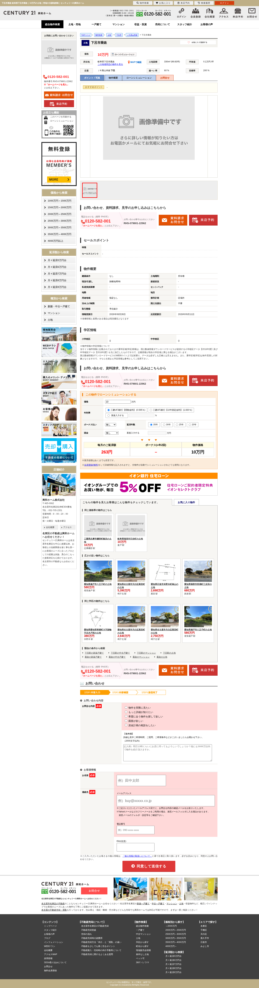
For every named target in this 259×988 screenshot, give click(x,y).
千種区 (204, 930)
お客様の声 (207, 24)
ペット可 (140, 958)
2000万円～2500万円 (59, 214)
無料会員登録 (50, 970)
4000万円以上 (55, 240)
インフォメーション (53, 942)
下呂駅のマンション (146, 653)
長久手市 (205, 938)
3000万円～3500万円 (59, 227)
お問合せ (164, 77)
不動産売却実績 (88, 930)
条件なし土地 (142, 954)
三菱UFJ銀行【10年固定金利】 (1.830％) (172, 410)
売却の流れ (86, 934)
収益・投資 (140, 24)
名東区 (204, 926)
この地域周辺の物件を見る (110, 64)
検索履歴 (205, 3)
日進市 (204, 942)
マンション (118, 24)
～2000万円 (171, 926)
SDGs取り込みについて (55, 962)
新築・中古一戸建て (59, 306)
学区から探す (142, 942)
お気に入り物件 (186, 502)
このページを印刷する (60, 117)
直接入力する (118, 415)
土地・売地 (74, 24)
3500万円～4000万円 (59, 234)
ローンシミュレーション (139, 77)
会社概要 (50, 527)
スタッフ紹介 (184, 24)
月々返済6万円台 (57, 266)
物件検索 (144, 3)
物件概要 (113, 77)
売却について (162, 24)
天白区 (204, 934)
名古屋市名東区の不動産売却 (95, 926)
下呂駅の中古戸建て (120, 653)
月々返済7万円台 (57, 273)
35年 (155, 424)
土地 (50, 319)
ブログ (47, 938)
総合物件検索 (52, 24)
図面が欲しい (135, 721)
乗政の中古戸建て (117, 657)
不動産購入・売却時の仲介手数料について (101, 950)
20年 (194, 424)
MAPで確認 (135, 62)
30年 (168, 424)
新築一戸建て (143, 903)
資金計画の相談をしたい (142, 725)
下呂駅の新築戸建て (94, 653)
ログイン (224, 3)
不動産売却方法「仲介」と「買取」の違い (101, 942)
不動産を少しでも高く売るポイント (98, 946)
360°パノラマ (142, 962)
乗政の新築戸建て (93, 657)
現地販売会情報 (143, 950)
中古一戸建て (158, 903)
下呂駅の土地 (169, 653)
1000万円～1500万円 (59, 200)
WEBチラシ (49, 946)
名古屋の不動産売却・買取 (54, 910)
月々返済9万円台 (57, 287)
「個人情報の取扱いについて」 (137, 856)
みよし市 (205, 946)
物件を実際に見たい (139, 707)
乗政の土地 (162, 657)
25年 (181, 424)
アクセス (67, 527)
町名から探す (142, 946)
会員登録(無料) (91, 465)
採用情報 (48, 958)
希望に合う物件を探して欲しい (145, 716)
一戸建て (96, 24)
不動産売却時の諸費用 (91, 938)
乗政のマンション (141, 657)
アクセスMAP (50, 954)
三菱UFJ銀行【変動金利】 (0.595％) (128, 410)
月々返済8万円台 (57, 280)
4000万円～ (171, 946)
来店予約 (185, 3)
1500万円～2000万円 (59, 207)
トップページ (50, 926)
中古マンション (143, 934)
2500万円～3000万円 (59, 220)
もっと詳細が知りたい (140, 712)
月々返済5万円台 (57, 260)
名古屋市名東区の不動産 (53, 903)
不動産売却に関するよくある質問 (97, 954)
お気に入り (165, 3)
